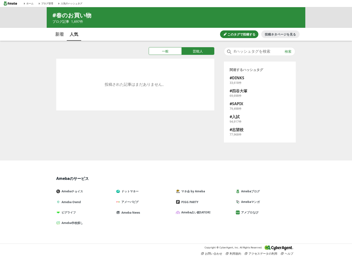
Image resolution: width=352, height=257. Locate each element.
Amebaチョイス (72, 191)
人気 (74, 34)
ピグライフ (69, 212)
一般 (165, 51)
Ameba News (130, 213)
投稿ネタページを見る (280, 34)
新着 (59, 34)
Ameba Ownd (71, 202)
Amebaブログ (250, 191)
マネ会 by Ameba (193, 191)
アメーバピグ (130, 202)
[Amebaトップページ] (10, 3)
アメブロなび (249, 212)
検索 (288, 51)
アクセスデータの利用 (263, 253)
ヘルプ (289, 253)
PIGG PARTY (189, 202)
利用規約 (235, 253)
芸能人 (198, 51)
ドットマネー (130, 191)
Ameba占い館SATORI (195, 212)
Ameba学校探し (72, 223)
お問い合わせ (213, 253)
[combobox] (259, 51)
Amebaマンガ (250, 202)
